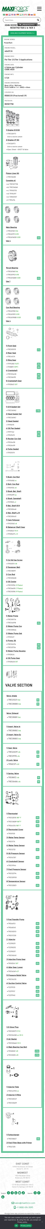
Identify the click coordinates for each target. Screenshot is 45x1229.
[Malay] (26, 14)
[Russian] (32, 14)
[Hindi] (21, 14)
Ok (16, 1225)
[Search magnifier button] (38, 20)
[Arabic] (4, 14)
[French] (15, 14)
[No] (42, 1222)
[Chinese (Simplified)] (7, 14)
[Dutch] (9, 14)
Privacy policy (22, 1222)
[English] (12, 14)
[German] (18, 14)
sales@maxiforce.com (24, 1203)
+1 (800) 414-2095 (24, 1207)
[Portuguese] (29, 14)
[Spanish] (34, 14)
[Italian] (23, 14)
